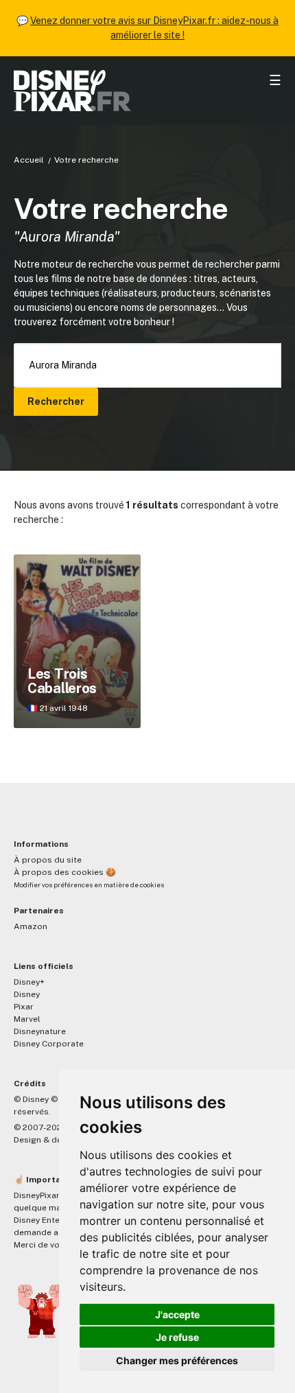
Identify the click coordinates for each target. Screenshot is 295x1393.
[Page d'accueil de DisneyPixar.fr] (147, 90)
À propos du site (48, 860)
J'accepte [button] (177, 1314)
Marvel (27, 1019)
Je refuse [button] (177, 1337)
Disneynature (40, 1031)
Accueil (29, 160)
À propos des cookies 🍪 (65, 872)
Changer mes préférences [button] (177, 1360)
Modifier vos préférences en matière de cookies (89, 885)
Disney (27, 994)
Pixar (24, 1006)
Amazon (30, 926)
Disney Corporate (49, 1044)
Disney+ (29, 982)
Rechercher (55, 401)
